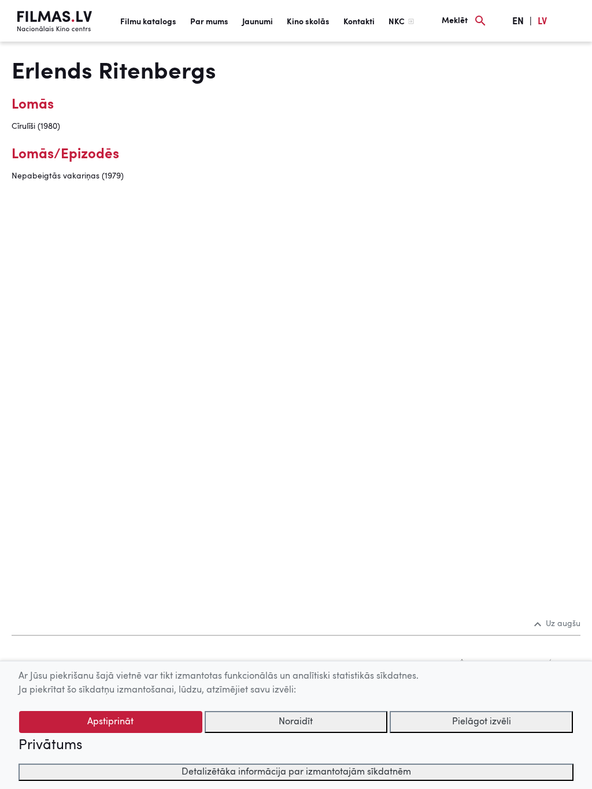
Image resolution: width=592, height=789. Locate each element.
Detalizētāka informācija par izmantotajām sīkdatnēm (296, 772)
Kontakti (359, 22)
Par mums (209, 22)
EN (518, 22)
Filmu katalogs (148, 22)
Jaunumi (257, 22)
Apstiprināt (110, 722)
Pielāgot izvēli (481, 722)
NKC (396, 22)
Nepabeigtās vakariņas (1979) (68, 176)
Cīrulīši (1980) (36, 126)
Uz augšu (563, 624)
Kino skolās (308, 22)
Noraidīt (296, 722)
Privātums (50, 746)
